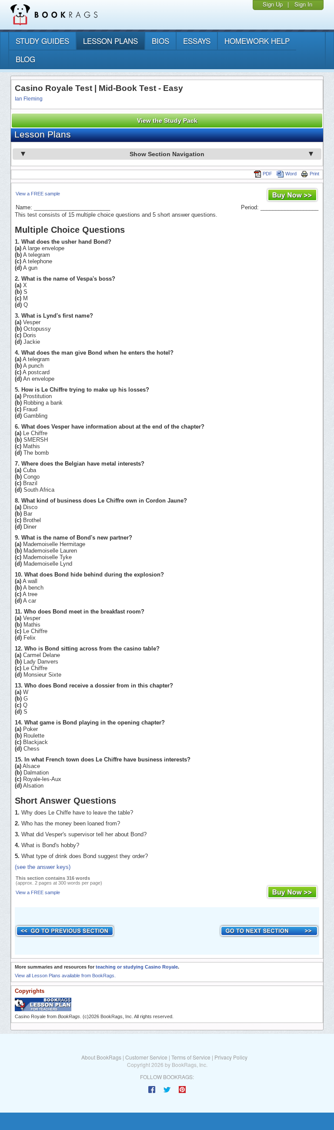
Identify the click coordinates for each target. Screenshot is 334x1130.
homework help (257, 40)
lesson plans (110, 40)
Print (314, 173)
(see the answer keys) (42, 867)
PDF (267, 173)
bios (160, 40)
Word (291, 173)
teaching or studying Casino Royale (137, 966)
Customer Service (146, 1057)
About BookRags (101, 1057)
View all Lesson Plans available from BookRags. (65, 975)
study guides (42, 40)
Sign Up (273, 4)
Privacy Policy (230, 1057)
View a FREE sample (38, 193)
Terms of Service (190, 1057)
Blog (25, 59)
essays (196, 40)
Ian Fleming (29, 99)
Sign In (303, 4)
